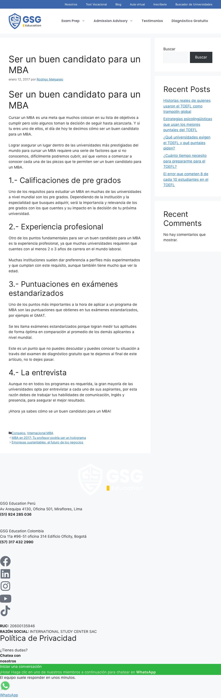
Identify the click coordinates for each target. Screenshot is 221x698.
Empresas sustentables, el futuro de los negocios (47, 442)
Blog (118, 4)
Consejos (18, 433)
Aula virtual (137, 4)
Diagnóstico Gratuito (190, 21)
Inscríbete (160, 4)
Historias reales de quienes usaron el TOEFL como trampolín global (187, 106)
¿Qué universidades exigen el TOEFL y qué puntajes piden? (186, 142)
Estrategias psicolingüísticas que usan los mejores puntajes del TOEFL (187, 124)
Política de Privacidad (38, 638)
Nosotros (71, 4)
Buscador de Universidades (193, 4)
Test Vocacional (96, 4)
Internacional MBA (40, 433)
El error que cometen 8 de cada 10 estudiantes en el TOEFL (185, 179)
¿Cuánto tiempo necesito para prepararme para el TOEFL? (185, 161)
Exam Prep (71, 21)
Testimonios (152, 21)
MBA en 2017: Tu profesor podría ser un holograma (49, 438)
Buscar (169, 49)
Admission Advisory (111, 21)
